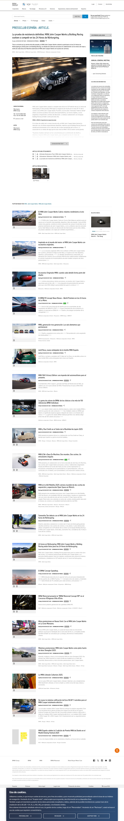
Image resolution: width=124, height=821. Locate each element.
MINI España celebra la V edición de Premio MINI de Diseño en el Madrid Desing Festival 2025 (61, 731)
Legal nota (57, 786)
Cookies (91, 786)
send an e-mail (19, 118)
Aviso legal (42, 786)
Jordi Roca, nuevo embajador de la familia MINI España (58, 350)
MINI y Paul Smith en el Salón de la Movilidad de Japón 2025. (60, 429)
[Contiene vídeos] (17, 444)
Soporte (14, 786)
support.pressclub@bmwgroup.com (100, 18)
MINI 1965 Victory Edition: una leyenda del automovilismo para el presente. (62, 376)
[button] (101, 222)
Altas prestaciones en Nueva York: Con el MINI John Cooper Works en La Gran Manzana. (62, 622)
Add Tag (77, 16)
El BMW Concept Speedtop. (48, 570)
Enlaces (27, 786)
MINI (40, 760)
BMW (29, 760)
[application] (100, 222)
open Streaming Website (99, 73)
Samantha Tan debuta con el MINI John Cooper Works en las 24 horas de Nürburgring (61, 516)
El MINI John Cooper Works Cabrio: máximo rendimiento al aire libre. (61, 212)
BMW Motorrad (55, 760)
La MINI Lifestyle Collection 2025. (50, 674)
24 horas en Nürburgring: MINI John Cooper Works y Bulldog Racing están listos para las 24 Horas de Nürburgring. (60, 545)
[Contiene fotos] (14, 227)
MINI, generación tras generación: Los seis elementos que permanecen (59, 325)
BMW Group (15, 760)
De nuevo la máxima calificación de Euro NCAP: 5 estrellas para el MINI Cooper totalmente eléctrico (62, 701)
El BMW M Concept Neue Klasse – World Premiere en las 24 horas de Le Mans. (62, 299)
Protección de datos (74, 786)
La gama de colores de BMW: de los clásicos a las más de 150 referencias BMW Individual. (60, 401)
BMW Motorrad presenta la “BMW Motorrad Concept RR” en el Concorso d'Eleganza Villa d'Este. (61, 597)
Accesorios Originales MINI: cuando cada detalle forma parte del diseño (61, 273)
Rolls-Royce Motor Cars (75, 760)
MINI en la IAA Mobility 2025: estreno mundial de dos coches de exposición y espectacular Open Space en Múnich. (61, 486)
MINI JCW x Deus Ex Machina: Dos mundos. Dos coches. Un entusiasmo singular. (59, 455)
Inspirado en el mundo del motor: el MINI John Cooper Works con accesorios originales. (61, 243)
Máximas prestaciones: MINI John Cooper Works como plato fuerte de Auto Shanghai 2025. (62, 649)
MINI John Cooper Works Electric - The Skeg (98, 235)
